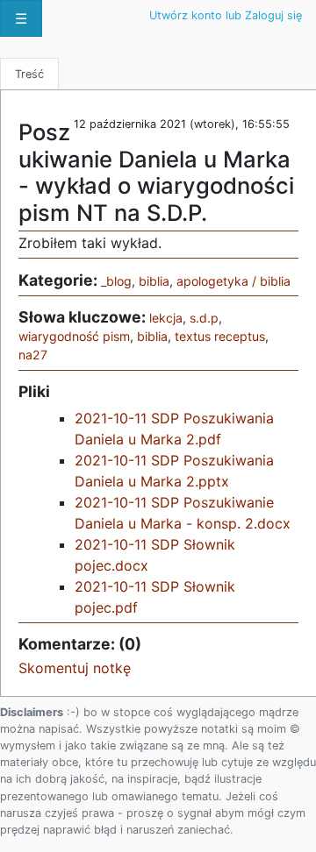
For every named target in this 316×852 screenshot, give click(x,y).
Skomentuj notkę (74, 668)
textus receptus (220, 336)
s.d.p (204, 317)
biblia (154, 280)
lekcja (166, 317)
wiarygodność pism (74, 336)
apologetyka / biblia (233, 280)
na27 (32, 354)
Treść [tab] (29, 74)
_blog (116, 280)
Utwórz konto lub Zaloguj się (225, 15)
